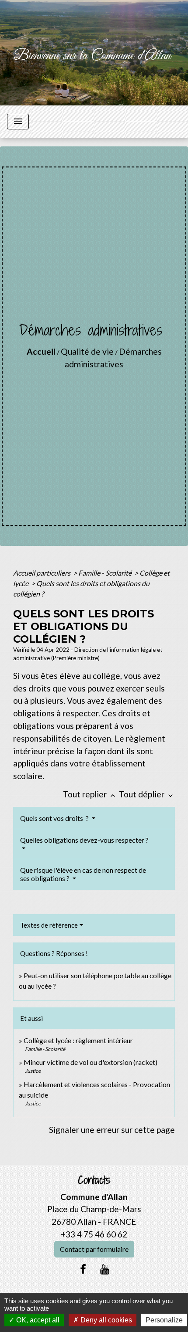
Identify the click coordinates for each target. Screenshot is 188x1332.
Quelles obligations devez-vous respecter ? (84, 840)
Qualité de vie (87, 351)
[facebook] (83, 1269)
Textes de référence (49, 925)
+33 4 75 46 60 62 (94, 1234)
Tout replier (90, 794)
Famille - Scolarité (105, 573)
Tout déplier (147, 794)
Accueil (41, 351)
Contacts (94, 1180)
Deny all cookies (105, 1320)
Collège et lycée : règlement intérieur (78, 1040)
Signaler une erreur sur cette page (112, 1130)
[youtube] (105, 1269)
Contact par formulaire (94, 1249)
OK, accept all (36, 1320)
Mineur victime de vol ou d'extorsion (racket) (90, 1062)
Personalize (164, 1320)
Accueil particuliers (42, 573)
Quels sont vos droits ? (55, 818)
